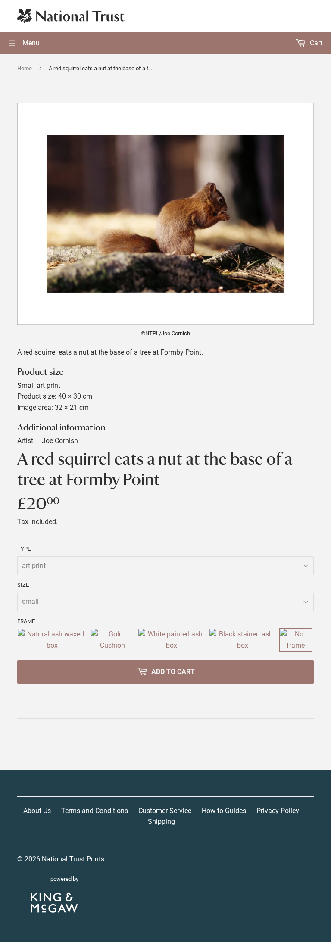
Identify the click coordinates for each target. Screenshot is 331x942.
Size (23, 585)
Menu (30, 43)
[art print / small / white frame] (172, 639)
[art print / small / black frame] (242, 639)
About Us (37, 811)
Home (24, 68)
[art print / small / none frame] (295, 639)
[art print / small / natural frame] (52, 639)
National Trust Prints (73, 859)
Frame (26, 621)
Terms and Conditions (94, 811)
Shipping (161, 821)
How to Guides (224, 811)
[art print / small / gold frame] (112, 639)
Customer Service (164, 811)
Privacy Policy (277, 811)
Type (24, 549)
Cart (315, 43)
